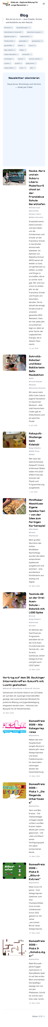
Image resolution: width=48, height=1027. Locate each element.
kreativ (21, 45)
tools (23, 68)
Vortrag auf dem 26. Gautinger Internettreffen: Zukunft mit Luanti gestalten (24, 681)
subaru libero (10, 68)
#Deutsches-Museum (37, 388)
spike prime (31, 63)
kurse (32, 45)
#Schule (32, 616)
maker (22, 50)
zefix (32, 68)
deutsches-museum (35, 32)
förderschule (9, 41)
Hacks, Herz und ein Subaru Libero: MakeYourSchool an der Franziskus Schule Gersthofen (37, 187)
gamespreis (37, 41)
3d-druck (8, 28)
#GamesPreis (34, 735)
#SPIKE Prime (34, 451)
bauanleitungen (24, 28)
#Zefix (31, 378)
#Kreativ (32, 532)
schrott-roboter (35, 59)
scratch (18, 63)
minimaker (9, 59)
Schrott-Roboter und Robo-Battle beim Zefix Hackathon (37, 366)
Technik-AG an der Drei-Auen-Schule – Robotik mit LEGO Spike (37, 603)
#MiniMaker (33, 529)
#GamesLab (33, 536)
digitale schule (10, 36)
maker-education (11, 54)
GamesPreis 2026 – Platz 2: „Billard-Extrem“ (37, 872)
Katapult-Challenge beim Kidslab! (35, 439)
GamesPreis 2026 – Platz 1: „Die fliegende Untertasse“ (37, 793)
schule (7, 63)
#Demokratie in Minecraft (22, 688)
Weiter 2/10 (37, 1016)
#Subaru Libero (35, 214)
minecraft (27, 54)
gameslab (23, 41)
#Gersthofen (34, 211)
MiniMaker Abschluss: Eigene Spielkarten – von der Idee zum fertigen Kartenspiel (37, 512)
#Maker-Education (36, 217)
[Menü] (43, 3)
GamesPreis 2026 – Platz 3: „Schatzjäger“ (37, 948)
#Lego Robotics (35, 448)
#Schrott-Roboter (35, 381)
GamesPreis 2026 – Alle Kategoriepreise (37, 726)
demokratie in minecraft (13, 32)
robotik (21, 59)
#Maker (32, 454)
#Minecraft (7, 688)
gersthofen (9, 45)
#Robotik (32, 385)
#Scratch (32, 626)
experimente (26, 36)
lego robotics (9, 50)
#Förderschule (34, 207)
